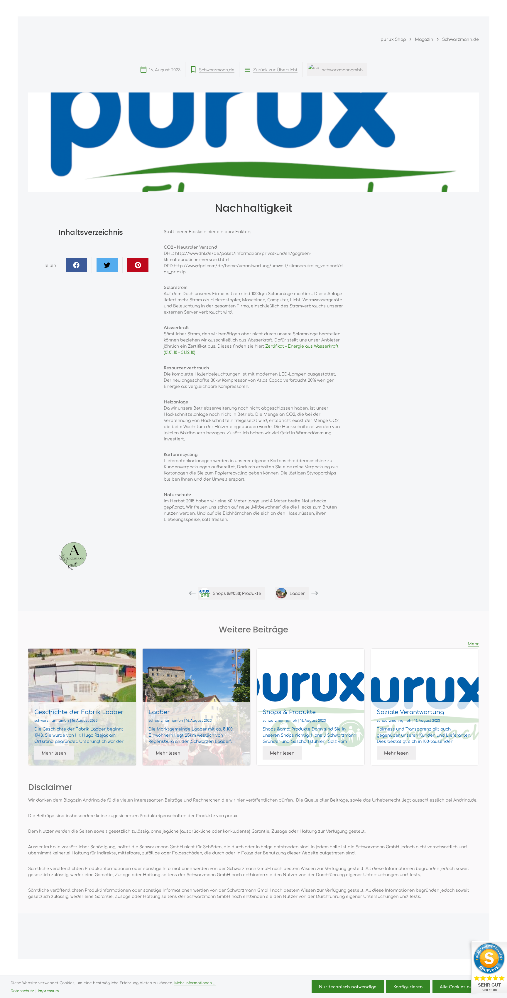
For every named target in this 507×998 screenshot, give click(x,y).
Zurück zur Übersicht (275, 69)
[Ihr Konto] (446, 8)
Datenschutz (22, 990)
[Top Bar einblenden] (473, 8)
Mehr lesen (54, 752)
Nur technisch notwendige (347, 986)
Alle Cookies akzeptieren (466, 986)
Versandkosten (331, 968)
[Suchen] (421, 8)
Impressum (48, 990)
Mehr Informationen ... (195, 982)
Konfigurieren (408, 986)
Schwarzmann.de (216, 69)
